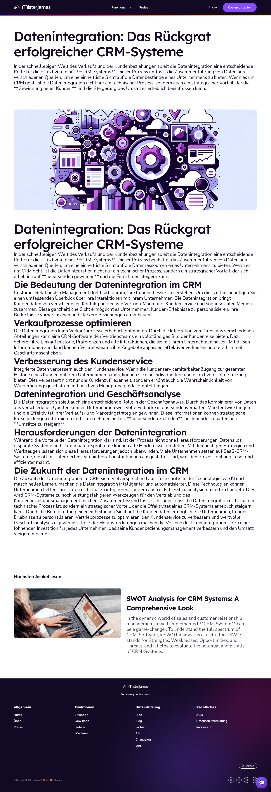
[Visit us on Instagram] (246, 780)
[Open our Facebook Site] (239, 780)
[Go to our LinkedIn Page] (231, 780)
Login (213, 7)
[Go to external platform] (254, 780)
